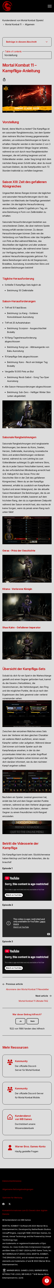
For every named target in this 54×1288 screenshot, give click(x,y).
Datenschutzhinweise (11, 1181)
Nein (32, 1021)
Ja (20, 1021)
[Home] (7, 6)
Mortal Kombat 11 (13, 24)
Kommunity (21, 1061)
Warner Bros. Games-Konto (30, 1146)
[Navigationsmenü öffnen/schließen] (49, 6)
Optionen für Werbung (12, 1197)
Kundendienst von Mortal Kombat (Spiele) (23, 20)
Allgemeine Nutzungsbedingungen (17, 1189)
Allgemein (29, 24)
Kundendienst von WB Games (23, 1117)
